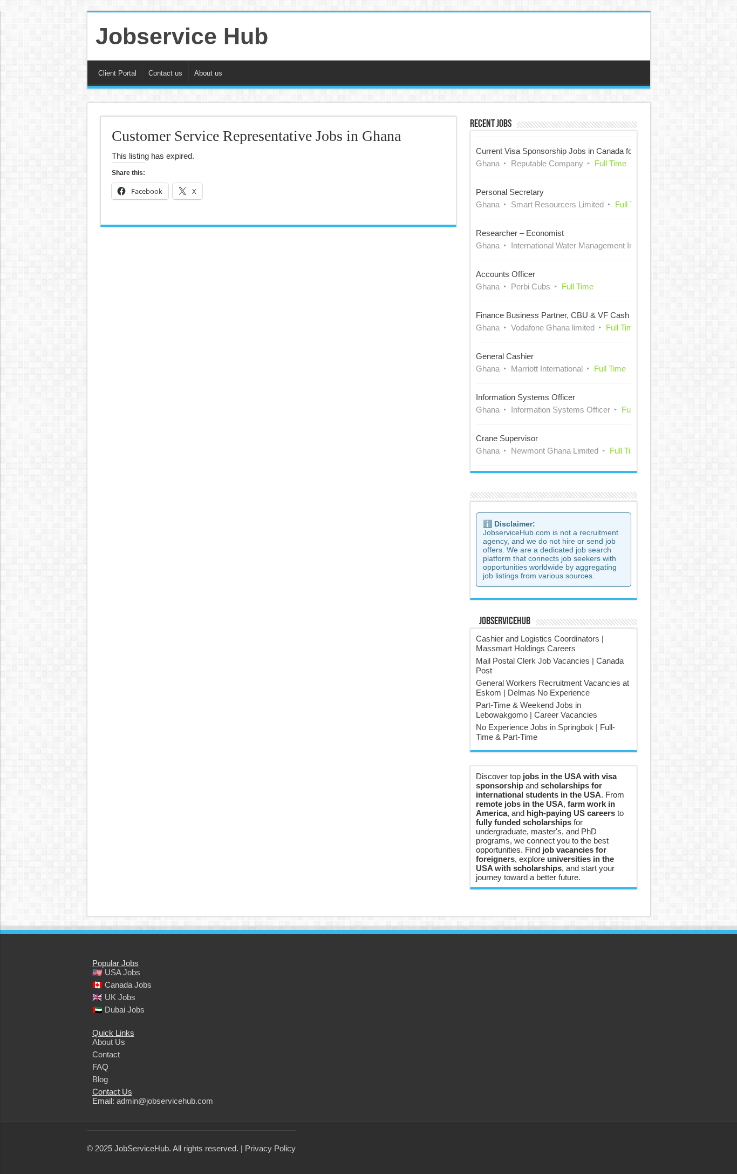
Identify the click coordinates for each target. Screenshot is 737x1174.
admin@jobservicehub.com (165, 1100)
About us (208, 73)
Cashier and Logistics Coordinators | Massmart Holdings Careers (540, 643)
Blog (100, 1079)
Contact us (165, 73)
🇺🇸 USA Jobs (116, 972)
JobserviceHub (504, 621)
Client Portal (117, 73)
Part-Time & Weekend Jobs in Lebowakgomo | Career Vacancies (536, 709)
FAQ (100, 1066)
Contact (106, 1054)
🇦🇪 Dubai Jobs (118, 1009)
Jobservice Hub (181, 36)
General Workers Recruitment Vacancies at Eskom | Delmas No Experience (552, 687)
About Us (108, 1042)
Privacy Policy (270, 1148)
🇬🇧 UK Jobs (113, 997)
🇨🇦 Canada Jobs (122, 984)
